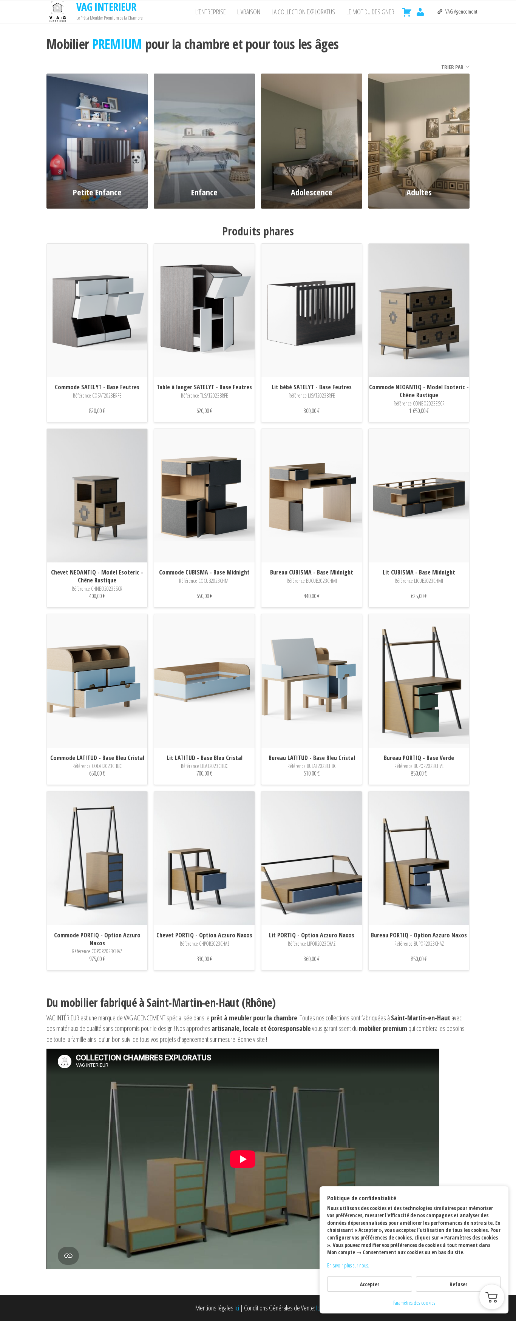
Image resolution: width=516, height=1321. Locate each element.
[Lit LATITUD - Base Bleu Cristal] (204, 681)
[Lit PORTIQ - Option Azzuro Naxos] (311, 858)
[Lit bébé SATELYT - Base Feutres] (311, 311)
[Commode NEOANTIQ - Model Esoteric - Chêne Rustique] (419, 311)
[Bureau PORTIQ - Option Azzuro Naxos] (419, 858)
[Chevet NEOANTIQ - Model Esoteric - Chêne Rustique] (97, 496)
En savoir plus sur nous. (348, 1265)
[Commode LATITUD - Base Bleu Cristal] (97, 681)
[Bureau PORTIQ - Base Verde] (419, 681)
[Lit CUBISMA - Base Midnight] (419, 496)
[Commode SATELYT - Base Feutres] (97, 311)
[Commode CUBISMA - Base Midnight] (204, 496)
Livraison (248, 11)
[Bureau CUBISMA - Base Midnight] (311, 496)
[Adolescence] (311, 126)
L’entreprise (210, 11)
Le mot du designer (370, 11)
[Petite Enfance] (97, 126)
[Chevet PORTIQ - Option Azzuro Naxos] (204, 858)
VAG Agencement (461, 11)
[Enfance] (204, 126)
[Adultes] (419, 126)
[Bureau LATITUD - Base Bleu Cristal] (311, 681)
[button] (492, 1297)
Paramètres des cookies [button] (414, 1302)
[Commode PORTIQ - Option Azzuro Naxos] (97, 858)
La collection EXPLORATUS (303, 11)
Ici (237, 1307)
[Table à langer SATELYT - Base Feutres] (204, 311)
